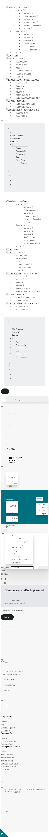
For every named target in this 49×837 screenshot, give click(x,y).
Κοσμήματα (16, 551)
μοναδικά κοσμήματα (19, 545)
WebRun (17, 791)
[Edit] (2, 120)
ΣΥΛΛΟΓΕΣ (16, 557)
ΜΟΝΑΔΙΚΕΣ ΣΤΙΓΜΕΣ (20, 560)
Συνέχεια (7, 617)
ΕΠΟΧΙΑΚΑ (16, 563)
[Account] (8, 471)
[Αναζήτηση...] (4, 530)
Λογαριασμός (6, 733)
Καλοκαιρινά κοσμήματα (20, 542)
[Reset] (5, 391)
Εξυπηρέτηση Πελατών (10, 747)
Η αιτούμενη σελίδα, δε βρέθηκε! (14, 603)
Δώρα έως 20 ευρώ (18, 539)
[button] (44, 506)
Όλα (13, 536)
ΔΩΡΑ (14, 554)
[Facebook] (13, 180)
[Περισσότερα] (7, 515)
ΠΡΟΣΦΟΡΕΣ (16, 548)
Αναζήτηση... (6, 567)
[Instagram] (13, 184)
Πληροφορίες (6, 716)
